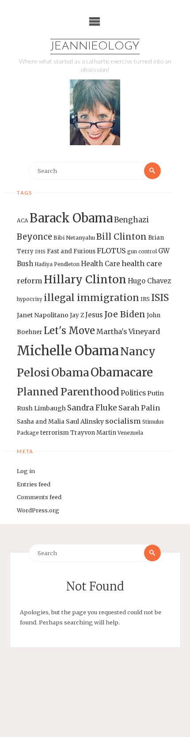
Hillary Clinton (85, 279)
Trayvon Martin (93, 432)
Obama (70, 373)
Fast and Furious (71, 251)
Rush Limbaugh (41, 408)
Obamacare (122, 372)
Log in (26, 470)
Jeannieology (95, 46)
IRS (145, 299)
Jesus (94, 315)
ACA (22, 220)
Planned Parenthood (68, 392)
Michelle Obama (68, 350)
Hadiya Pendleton (57, 264)
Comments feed (39, 496)
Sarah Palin (139, 407)
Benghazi (131, 220)
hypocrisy (29, 299)
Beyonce (34, 237)
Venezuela (130, 433)
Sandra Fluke (92, 408)
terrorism (54, 432)
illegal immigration (91, 298)
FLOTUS (111, 250)
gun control (142, 251)
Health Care (100, 263)
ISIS (160, 298)
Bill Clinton (121, 236)
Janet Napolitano (42, 315)
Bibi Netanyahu (74, 237)
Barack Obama (71, 218)
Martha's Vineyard (128, 331)
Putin (155, 393)
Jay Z (77, 315)
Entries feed (33, 484)
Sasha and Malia (41, 421)
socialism (123, 421)
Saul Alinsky (85, 421)
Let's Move (69, 331)
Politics (133, 393)
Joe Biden (124, 314)
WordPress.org (38, 510)
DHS (40, 252)
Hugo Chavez (149, 281)
